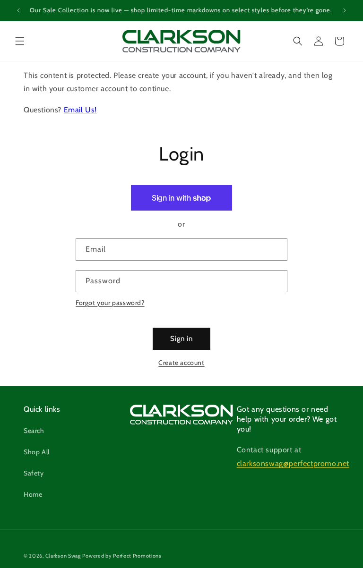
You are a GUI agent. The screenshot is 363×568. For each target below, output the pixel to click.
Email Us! (80, 109)
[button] (19, 41)
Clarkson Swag (63, 555)
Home (33, 494)
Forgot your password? (110, 302)
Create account (181, 362)
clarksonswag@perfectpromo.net (293, 463)
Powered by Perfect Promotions (121, 555)
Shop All (37, 452)
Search (34, 430)
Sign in (181, 338)
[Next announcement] (344, 10)
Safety (34, 473)
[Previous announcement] (18, 10)
